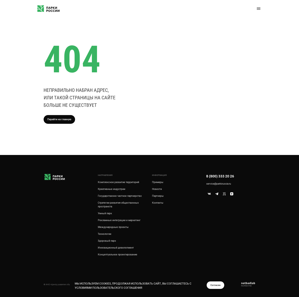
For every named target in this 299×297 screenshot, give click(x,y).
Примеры (157, 182)
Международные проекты (113, 227)
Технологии (104, 233)
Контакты (157, 202)
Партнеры (158, 195)
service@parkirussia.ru (218, 183)
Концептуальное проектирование (117, 254)
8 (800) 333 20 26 (220, 176)
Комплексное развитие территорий (118, 182)
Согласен (215, 285)
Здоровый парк (107, 240)
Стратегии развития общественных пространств (118, 204)
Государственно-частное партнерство (120, 195)
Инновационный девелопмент (116, 247)
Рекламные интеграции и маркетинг (119, 220)
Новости (157, 189)
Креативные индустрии (111, 189)
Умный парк (105, 213)
